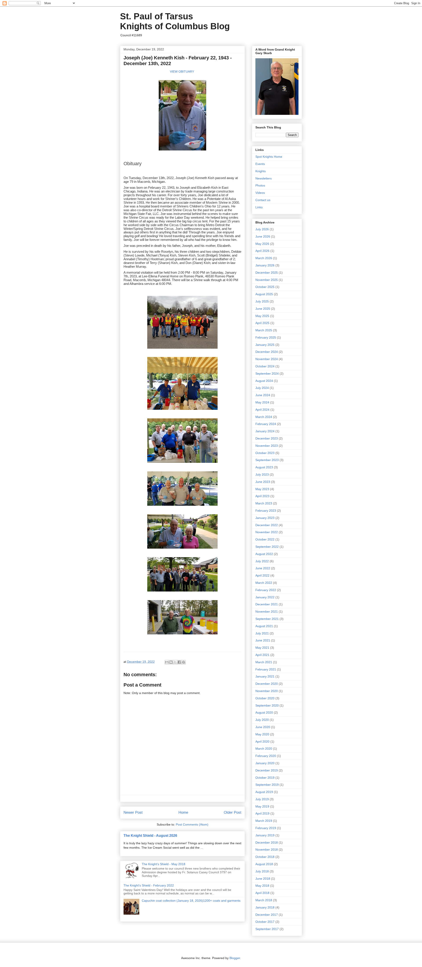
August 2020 (264, 712)
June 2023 (262, 482)
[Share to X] (175, 662)
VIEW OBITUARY (182, 71)
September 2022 (267, 546)
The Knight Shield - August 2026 (150, 835)
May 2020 (262, 734)
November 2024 (266, 359)
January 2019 (265, 835)
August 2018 (264, 864)
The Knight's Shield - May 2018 (163, 864)
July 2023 (262, 474)
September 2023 (267, 460)
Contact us (262, 200)
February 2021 (265, 669)
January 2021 (265, 676)
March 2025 (263, 330)
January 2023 (265, 518)
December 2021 (266, 604)
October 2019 (265, 777)
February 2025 (265, 337)
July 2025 (262, 301)
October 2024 (265, 366)
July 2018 (262, 871)
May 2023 (262, 489)
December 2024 (266, 351)
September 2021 (267, 619)
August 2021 (264, 626)
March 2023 (263, 503)
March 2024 (263, 417)
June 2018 (262, 878)
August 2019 (264, 792)
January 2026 (265, 265)
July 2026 (262, 229)
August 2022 (264, 554)
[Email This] (167, 662)
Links (259, 207)
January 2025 (265, 344)
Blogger (234, 958)
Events (260, 164)
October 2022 (265, 539)
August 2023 (264, 467)
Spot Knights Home (268, 156)
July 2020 (262, 720)
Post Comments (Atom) (192, 824)
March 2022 (263, 582)
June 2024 (262, 395)
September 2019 (267, 784)
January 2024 (265, 431)
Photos (260, 185)
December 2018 (266, 842)
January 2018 (265, 907)
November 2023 (266, 445)
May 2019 (262, 806)
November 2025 (266, 280)
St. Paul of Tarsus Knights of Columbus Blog (175, 21)
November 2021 (266, 611)
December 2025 (266, 272)
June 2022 (262, 568)
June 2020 (262, 727)
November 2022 (266, 532)
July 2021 (262, 633)
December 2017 (266, 914)
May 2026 (262, 243)
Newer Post (133, 812)
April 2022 (262, 575)
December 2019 (266, 770)
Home (183, 812)
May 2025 (262, 316)
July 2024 (262, 388)
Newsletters (263, 178)
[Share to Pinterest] (183, 662)
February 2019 (265, 828)
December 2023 (266, 438)
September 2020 (267, 705)
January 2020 (265, 763)
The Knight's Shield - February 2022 (149, 885)
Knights (260, 171)
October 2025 (265, 287)
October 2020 (265, 698)
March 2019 (263, 820)
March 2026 (263, 258)
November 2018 (266, 849)
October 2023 (265, 453)
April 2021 (262, 655)
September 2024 (267, 373)
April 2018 (262, 893)
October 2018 (265, 857)
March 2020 (263, 748)
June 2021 (262, 640)
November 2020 (266, 691)
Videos (260, 192)
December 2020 (266, 683)
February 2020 (265, 756)
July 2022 (262, 561)
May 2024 (262, 402)
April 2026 (262, 251)
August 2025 (264, 294)
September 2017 (267, 929)
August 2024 (264, 381)
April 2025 (262, 323)
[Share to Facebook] (179, 662)
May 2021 (262, 647)
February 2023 (265, 510)
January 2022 (265, 597)
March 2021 (263, 662)
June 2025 (262, 308)
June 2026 (262, 236)
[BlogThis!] (171, 662)
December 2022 (266, 525)
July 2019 (262, 799)
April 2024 (262, 409)
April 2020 (262, 741)
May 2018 (262, 885)
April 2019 (262, 813)
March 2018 (263, 900)
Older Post (232, 812)
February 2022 (265, 590)
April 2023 (262, 496)
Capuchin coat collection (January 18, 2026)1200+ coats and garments (191, 900)
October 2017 (265, 921)
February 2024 (265, 424)
